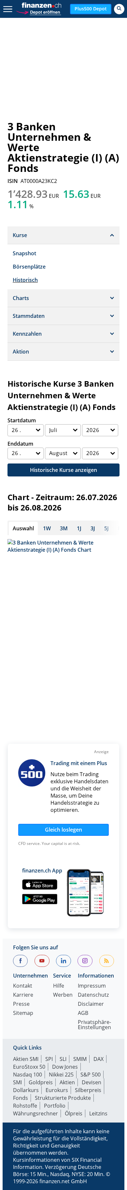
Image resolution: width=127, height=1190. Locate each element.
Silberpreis (88, 1090)
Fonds (20, 1097)
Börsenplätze (29, 266)
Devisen (91, 1082)
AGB (83, 1013)
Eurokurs (57, 1090)
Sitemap (23, 1013)
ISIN (12, 181)
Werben (63, 995)
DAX (98, 1059)
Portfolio (54, 1105)
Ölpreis (73, 1113)
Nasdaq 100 (27, 1074)
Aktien (67, 1082)
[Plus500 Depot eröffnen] (38, 11)
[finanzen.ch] (42, 5)
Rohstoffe (25, 1105)
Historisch (25, 279)
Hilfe (58, 986)
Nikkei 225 (61, 1074)
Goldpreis (41, 1082)
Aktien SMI (25, 1059)
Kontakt (22, 986)
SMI (17, 1082)
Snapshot (24, 253)
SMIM (80, 1059)
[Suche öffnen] (119, 9)
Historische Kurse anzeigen (63, 470)
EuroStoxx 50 (29, 1066)
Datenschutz (93, 995)
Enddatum (20, 443)
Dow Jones (65, 1066)
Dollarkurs (26, 1090)
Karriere (23, 995)
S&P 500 (90, 1074)
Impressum (92, 986)
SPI (49, 1059)
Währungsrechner (35, 1113)
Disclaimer (91, 1004)
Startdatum (21, 420)
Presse (21, 1004)
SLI (63, 1059)
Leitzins (98, 1113)
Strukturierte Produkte (63, 1097)
